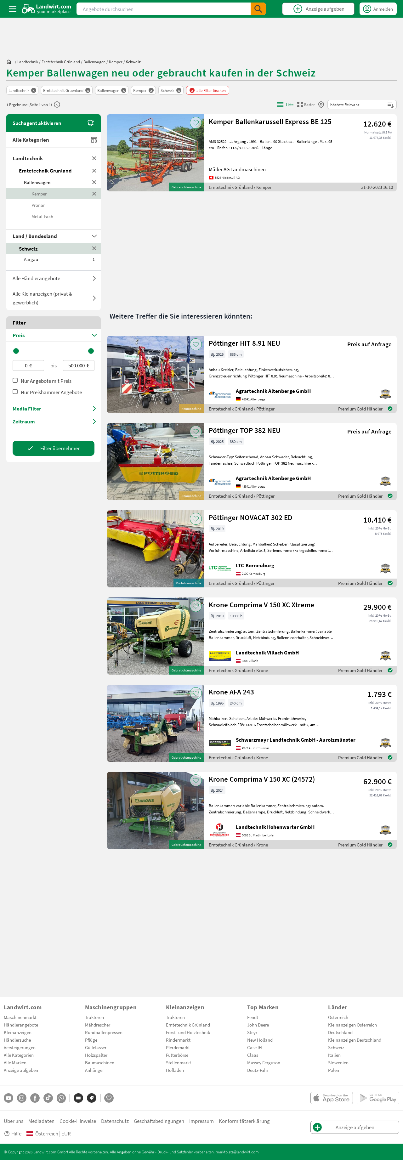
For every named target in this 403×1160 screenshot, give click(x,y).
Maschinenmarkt (20, 1017)
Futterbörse (177, 1055)
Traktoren (94, 1017)
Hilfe (16, 1133)
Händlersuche (17, 1040)
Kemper (39, 193)
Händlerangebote (21, 1024)
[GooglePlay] (378, 1098)
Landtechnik (28, 158)
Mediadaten (41, 1120)
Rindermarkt (178, 1040)
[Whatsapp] (61, 1098)
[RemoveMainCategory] (94, 170)
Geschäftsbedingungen (159, 1120)
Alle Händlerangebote (36, 278)
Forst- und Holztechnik (188, 1032)
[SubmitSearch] (258, 9)
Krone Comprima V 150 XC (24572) (262, 779)
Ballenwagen (37, 182)
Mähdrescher (97, 1024)
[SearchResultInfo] (57, 104)
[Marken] (91, 1098)
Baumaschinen (99, 1062)
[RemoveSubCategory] (94, 182)
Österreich (338, 1017)
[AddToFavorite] (196, 123)
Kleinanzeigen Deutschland (354, 1040)
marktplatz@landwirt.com (237, 1152)
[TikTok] (48, 1098)
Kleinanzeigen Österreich (352, 1024)
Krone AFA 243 (231, 691)
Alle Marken (15, 1062)
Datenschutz (115, 1120)
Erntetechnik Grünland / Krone (238, 670)
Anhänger (94, 1070)
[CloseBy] (321, 104)
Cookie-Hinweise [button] (78, 1120)
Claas (252, 1055)
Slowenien (338, 1062)
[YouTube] (8, 1098)
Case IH (254, 1047)
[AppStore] (331, 1098)
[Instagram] (21, 1098)
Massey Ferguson (263, 1062)
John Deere (258, 1024)
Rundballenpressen (103, 1032)
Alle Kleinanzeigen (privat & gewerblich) (42, 298)
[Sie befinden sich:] (10, 61)
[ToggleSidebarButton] (12, 9)
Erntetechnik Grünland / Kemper (240, 187)
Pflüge (91, 1040)
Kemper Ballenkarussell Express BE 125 (270, 121)
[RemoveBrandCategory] (94, 193)
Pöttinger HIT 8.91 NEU (244, 343)
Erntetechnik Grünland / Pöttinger (242, 408)
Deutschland (340, 1032)
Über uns (13, 1120)
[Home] (46, 9)
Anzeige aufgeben (21, 1070)
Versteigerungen (20, 1047)
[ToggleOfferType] (94, 278)
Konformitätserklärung (244, 1120)
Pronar (38, 205)
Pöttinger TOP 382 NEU (245, 430)
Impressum (201, 1120)
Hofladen (175, 1070)
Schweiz (28, 248)
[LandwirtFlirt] (109, 1098)
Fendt (252, 1017)
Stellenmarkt (178, 1062)
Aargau (59, 259)
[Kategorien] (78, 1098)
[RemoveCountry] (94, 248)
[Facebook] (35, 1098)
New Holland (260, 1040)
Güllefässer (95, 1047)
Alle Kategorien (31, 139)
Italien (334, 1055)
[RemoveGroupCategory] (94, 158)
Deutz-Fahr (257, 1070)
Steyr (252, 1032)
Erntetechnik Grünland (45, 170)
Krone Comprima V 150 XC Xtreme (261, 604)
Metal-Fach (42, 216)
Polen (333, 1070)
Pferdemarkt (178, 1047)
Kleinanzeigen (17, 1032)
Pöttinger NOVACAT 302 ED (250, 517)
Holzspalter (96, 1055)
